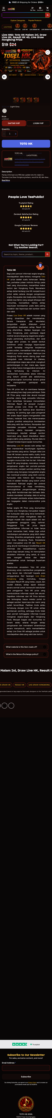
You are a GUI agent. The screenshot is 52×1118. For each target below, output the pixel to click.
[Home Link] (11, 9)
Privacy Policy (32, 1082)
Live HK (20, 446)
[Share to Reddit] (4, 706)
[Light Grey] (4, 111)
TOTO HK (26, 144)
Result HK (40, 543)
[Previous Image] (4, 77)
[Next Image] (47, 77)
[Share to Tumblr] (11, 706)
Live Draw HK (20, 315)
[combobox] (23, 15)
